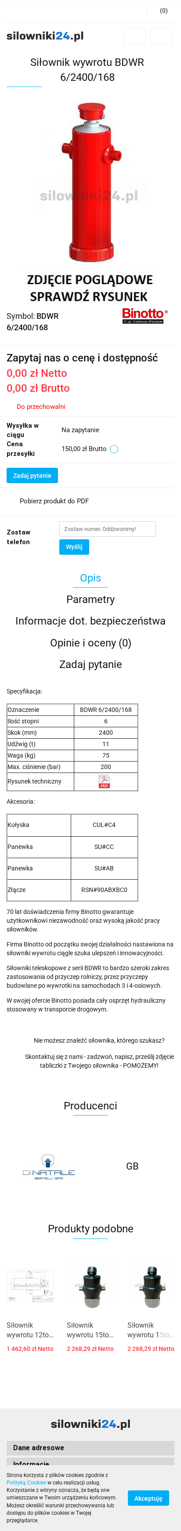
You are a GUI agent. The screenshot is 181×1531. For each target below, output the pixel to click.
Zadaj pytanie (32, 475)
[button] (160, 11)
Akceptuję (148, 1498)
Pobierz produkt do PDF (54, 501)
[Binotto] (145, 315)
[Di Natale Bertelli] (48, 1166)
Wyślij (74, 546)
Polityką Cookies (26, 1483)
